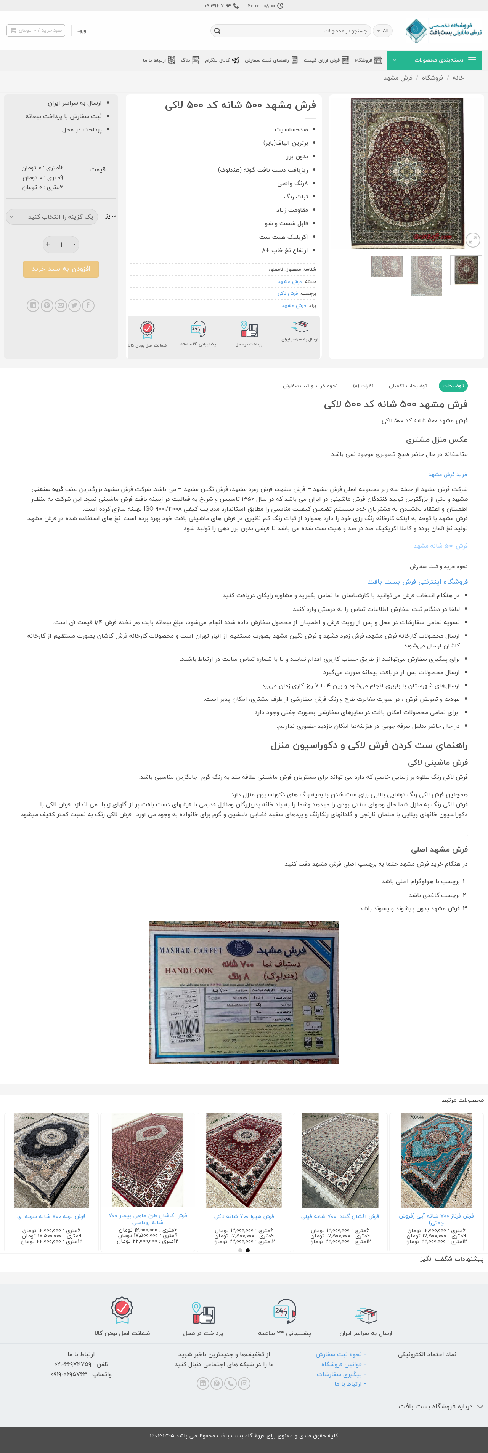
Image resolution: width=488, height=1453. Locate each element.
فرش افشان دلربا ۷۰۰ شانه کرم (290, 1216)
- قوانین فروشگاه (343, 1364)
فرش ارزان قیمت (322, 60)
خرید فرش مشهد (448, 474)
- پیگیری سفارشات (341, 1374)
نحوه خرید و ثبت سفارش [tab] (310, 386)
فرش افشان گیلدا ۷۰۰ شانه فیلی (97, 1216)
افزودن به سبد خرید (61, 269)
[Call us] (230, 1383)
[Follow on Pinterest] (216, 1383)
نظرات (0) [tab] (363, 386)
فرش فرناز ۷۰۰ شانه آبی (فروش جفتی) (193, 1220)
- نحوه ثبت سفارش (341, 1354)
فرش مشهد (398, 77)
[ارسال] (217, 30)
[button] (81, 30)
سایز (111, 216)
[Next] (338, 173)
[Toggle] (480, 1407)
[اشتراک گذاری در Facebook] (88, 305)
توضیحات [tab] (453, 386)
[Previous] (470, 173)
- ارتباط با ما (350, 1383)
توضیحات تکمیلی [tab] (408, 386)
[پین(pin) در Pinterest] (47, 305)
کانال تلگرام (217, 60)
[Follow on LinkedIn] (203, 1383)
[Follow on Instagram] (244, 1383)
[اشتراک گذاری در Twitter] (74, 305)
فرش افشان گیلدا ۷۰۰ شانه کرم (386, 1216)
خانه (458, 77)
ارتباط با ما (154, 60)
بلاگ (185, 60)
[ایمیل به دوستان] (61, 305)
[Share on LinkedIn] (33, 305)
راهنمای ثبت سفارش (267, 60)
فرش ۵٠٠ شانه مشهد (441, 545)
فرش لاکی (288, 293)
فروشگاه (363, 60)
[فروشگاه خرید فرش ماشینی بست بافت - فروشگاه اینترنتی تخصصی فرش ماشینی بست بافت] (444, 30)
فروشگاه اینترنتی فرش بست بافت (417, 582)
